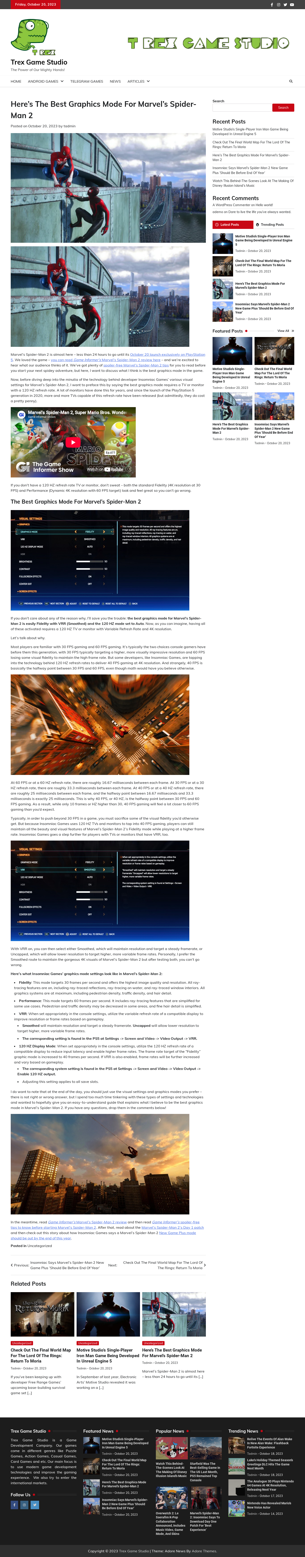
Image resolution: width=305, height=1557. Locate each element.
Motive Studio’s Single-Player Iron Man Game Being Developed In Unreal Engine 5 (108, 1356)
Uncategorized (39, 1245)
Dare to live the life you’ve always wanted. (259, 212)
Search (218, 101)
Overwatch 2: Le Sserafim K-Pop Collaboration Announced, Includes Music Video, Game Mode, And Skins (170, 1523)
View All (283, 331)
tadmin (69, 126)
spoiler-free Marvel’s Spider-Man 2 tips (136, 365)
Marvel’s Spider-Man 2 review (87, 1222)
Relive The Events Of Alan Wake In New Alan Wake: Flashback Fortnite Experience (269, 1443)
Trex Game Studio (39, 62)
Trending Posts (272, 225)
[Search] (291, 81)
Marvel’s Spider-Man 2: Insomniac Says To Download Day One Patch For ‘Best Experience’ (205, 1521)
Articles (135, 81)
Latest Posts (230, 225)
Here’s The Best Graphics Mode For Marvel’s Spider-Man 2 (231, 428)
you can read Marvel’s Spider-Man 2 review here (106, 360)
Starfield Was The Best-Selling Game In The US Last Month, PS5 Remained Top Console (205, 1472)
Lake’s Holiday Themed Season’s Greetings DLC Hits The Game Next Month (270, 1464)
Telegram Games (86, 81)
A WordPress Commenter (231, 205)
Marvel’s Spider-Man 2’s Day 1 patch (173, 1227)
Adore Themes (204, 1551)
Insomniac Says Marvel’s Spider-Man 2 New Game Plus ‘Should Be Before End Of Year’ (264, 308)
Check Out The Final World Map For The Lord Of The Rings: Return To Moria (41, 1356)
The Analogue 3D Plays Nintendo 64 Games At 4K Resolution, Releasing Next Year (270, 1485)
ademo (218, 212)
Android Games (43, 81)
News (115, 81)
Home (16, 81)
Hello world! (264, 205)
